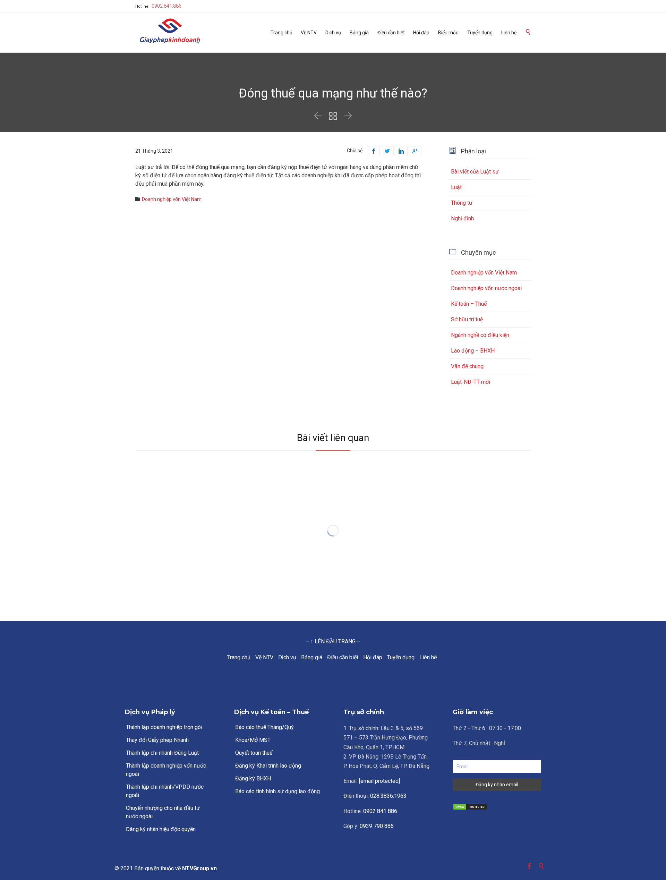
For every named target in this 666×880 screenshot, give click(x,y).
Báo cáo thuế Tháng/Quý (264, 727)
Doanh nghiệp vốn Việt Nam (172, 199)
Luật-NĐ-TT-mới (470, 382)
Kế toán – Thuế (469, 304)
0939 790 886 (377, 826)
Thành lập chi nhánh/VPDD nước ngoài (165, 791)
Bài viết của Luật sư (475, 171)
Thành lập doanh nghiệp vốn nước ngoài (166, 769)
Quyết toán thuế (253, 753)
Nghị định (462, 218)
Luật (456, 187)
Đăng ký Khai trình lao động (268, 765)
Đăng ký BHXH (253, 778)
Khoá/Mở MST (253, 740)
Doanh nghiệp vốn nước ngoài (486, 288)
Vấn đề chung (467, 366)
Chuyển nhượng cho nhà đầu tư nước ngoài (163, 812)
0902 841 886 (380, 811)
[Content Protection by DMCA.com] (497, 806)
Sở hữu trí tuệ (467, 319)
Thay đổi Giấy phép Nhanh (157, 740)
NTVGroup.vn (199, 868)
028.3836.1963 (388, 796)
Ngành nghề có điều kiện (480, 335)
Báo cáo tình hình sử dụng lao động (277, 791)
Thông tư (461, 203)
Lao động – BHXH (473, 350)
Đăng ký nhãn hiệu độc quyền (161, 829)
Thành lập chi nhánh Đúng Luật (162, 753)
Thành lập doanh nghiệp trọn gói (164, 727)
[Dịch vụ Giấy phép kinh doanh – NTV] (170, 32)
